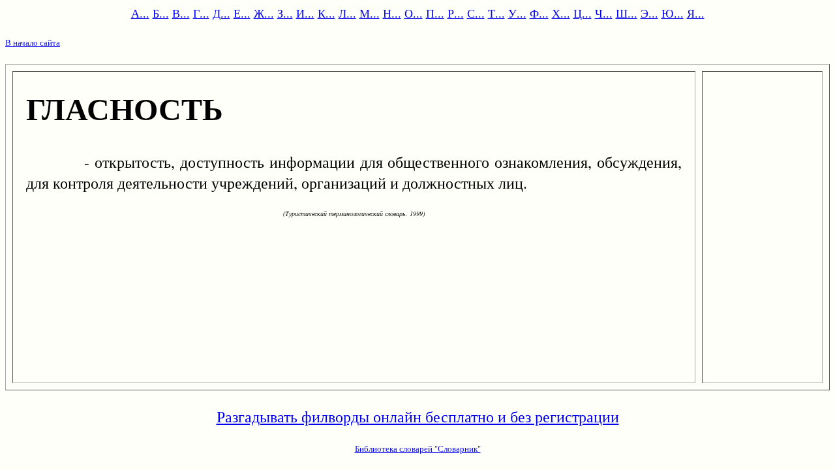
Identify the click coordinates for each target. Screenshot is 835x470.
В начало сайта (32, 42)
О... (413, 13)
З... (285, 13)
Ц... (582, 13)
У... (517, 13)
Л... (347, 13)
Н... (392, 13)
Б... (161, 13)
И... (305, 13)
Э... (649, 13)
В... (181, 13)
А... (140, 13)
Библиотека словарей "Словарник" (418, 448)
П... (435, 13)
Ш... (626, 13)
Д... (221, 13)
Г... (201, 13)
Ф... (539, 13)
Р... (456, 13)
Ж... (264, 13)
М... (369, 13)
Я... (696, 13)
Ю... (672, 13)
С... (476, 13)
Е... (242, 13)
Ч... (604, 13)
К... (326, 13)
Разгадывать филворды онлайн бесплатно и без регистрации (418, 416)
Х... (561, 13)
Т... (496, 13)
